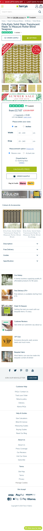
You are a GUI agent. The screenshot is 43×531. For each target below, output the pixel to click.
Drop (10, 141)
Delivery (21, 403)
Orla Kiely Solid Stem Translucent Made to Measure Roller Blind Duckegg (32, 234)
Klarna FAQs (21, 407)
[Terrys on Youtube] (33, 371)
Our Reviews (21, 452)
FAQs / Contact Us (21, 392)
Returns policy (21, 399)
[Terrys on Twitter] (15, 371)
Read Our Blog (21, 433)
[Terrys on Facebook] (9, 371)
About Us (21, 445)
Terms (21, 475)
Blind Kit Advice (21, 422)
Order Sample (12, 38)
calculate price (21, 169)
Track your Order (21, 395)
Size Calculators (21, 418)
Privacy (21, 479)
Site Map (21, 471)
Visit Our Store (21, 456)
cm (16, 126)
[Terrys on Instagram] (27, 371)
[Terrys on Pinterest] (21, 371)
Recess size (16, 153)
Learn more (27, 117)
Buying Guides (21, 429)
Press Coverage (21, 449)
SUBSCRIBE (32, 378)
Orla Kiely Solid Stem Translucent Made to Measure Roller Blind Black (12, 234)
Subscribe (21, 460)
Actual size (29, 153)
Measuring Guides (21, 426)
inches (28, 126)
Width (10, 132)
